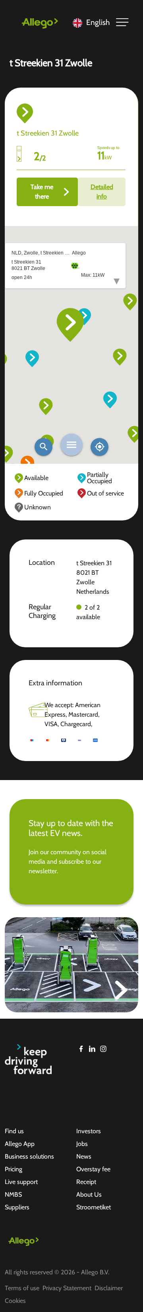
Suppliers (17, 1207)
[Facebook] (81, 1049)
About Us (89, 1194)
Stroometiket (93, 1207)
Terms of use (22, 1288)
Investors (88, 1131)
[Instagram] (103, 1049)
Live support (21, 1182)
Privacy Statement (67, 1288)
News (83, 1156)
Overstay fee (93, 1169)
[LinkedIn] (92, 1049)
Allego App (20, 1144)
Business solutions (29, 1156)
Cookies (15, 1300)
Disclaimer (109, 1288)
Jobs (82, 1144)
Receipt (86, 1182)
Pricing (13, 1169)
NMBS (13, 1194)
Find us (14, 1131)
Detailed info (102, 191)
